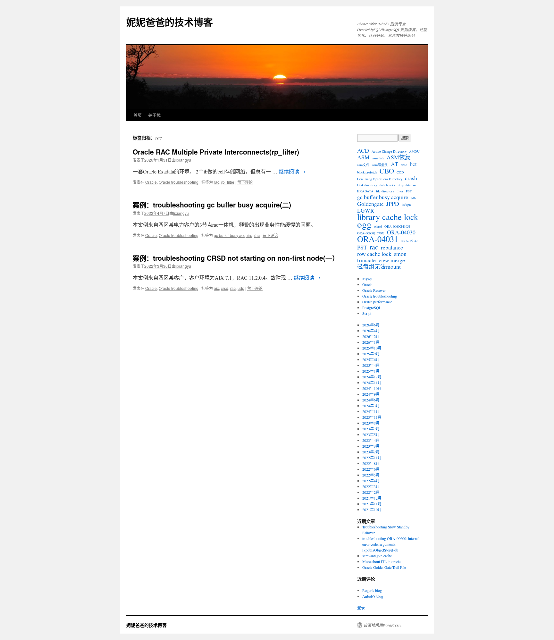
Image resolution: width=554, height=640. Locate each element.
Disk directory (367, 185)
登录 (361, 607)
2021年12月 (372, 498)
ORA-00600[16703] (370, 233)
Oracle (151, 182)
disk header (387, 185)
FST (409, 191)
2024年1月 (371, 411)
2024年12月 (372, 376)
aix (216, 288)
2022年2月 (371, 492)
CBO (387, 170)
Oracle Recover (374, 290)
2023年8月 (371, 422)
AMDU (414, 151)
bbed (404, 165)
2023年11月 (372, 417)
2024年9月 (371, 394)
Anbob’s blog (372, 596)
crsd (224, 288)
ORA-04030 (401, 232)
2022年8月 (371, 463)
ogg (364, 224)
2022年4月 (371, 480)
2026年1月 (371, 342)
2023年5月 (371, 434)
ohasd (378, 226)
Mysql (367, 278)
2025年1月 (371, 371)
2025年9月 (371, 353)
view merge (391, 260)
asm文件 (363, 165)
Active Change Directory (389, 151)
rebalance (392, 247)
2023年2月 (371, 451)
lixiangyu (183, 160)
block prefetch (367, 172)
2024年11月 (372, 382)
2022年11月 (372, 457)
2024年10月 (372, 388)
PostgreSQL (371, 307)
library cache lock (387, 217)
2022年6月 (371, 469)
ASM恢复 (399, 157)
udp (241, 288)
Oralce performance (377, 301)
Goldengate (370, 203)
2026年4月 (371, 330)
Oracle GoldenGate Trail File (384, 567)
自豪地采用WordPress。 (384, 624)
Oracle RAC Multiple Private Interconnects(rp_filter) (216, 151)
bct (413, 164)
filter (400, 191)
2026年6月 (371, 324)
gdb (413, 198)
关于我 (154, 115)
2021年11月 (372, 503)
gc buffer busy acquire (233, 235)
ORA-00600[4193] (397, 226)
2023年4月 (371, 440)
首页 (137, 115)
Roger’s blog (372, 590)
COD (400, 172)
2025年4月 (371, 365)
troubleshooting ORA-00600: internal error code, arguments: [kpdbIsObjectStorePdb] (390, 544)
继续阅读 (292, 171)
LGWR (365, 210)
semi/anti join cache (377, 555)
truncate (366, 260)
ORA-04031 (377, 239)
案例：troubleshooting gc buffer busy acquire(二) (212, 204)
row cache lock (374, 254)
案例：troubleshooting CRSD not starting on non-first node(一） (236, 258)
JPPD (392, 203)
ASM (363, 157)
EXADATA (365, 191)
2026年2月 (371, 336)
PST (362, 247)
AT (394, 164)
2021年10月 (372, 509)
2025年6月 (371, 359)
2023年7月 (371, 428)
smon (400, 254)
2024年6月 (371, 399)
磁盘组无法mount (379, 266)
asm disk (378, 158)
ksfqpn (406, 204)
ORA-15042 (409, 241)
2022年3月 (371, 486)
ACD (363, 150)
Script (366, 313)
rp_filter (227, 182)
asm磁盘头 (380, 165)
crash (411, 178)
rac (216, 182)
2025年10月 (372, 347)
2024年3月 (371, 405)
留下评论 (245, 182)
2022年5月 (371, 474)
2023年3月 (371, 446)
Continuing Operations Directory (379, 179)
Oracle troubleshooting (178, 182)
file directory (385, 191)
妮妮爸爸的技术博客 (169, 22)
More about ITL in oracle (381, 561)
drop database (407, 185)
